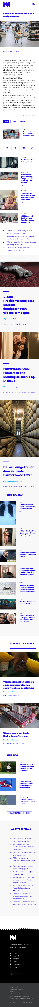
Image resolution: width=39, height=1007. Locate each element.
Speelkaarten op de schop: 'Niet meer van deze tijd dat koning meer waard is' (20, 237)
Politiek (24, 214)
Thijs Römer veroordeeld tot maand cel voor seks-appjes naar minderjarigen (24, 847)
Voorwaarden (23, 947)
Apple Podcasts (17, 964)
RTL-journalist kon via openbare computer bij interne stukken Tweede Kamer (23, 880)
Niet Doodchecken (10, 481)
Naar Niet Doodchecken (19, 813)
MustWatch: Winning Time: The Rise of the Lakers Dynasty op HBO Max (23, 888)
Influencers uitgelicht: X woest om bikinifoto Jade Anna (24, 853)
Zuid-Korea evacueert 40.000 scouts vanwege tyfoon (23, 867)
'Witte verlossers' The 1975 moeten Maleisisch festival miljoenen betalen (21, 243)
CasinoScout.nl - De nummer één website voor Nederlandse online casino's (21, 999)
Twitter (14, 953)
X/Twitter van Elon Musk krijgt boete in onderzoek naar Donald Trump (19, 232)
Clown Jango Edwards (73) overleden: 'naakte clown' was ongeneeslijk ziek (22, 896)
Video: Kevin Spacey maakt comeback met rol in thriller (22, 840)
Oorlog (14, 121)
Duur (6, 121)
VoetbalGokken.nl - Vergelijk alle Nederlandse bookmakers (21, 1003)
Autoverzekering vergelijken (17, 989)
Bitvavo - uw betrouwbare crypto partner (19, 996)
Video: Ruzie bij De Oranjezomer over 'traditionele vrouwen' (18, 249)
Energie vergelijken (14, 987)
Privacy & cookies (22, 944)
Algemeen (24, 172)
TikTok (14, 967)
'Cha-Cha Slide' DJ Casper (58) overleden (22, 873)
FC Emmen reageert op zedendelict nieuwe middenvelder (24, 859)
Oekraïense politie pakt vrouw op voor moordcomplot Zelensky (24, 903)
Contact (12, 944)
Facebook (15, 956)
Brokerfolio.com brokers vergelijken (18, 994)
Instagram (15, 958)
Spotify (14, 961)
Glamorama (25, 157)
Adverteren (13, 947)
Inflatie (22, 121)
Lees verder (7, 393)
